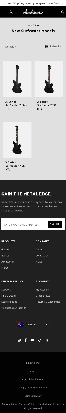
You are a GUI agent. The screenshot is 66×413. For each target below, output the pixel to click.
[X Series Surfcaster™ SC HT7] (17, 140)
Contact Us (42, 255)
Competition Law (33, 396)
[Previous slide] (4, 3)
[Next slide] (62, 3)
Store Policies (9, 301)
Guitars (5, 249)
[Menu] (5, 12)
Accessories (8, 261)
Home (29, 25)
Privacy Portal (33, 363)
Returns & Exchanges (48, 301)
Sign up (55, 224)
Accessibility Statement (33, 379)
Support (6, 289)
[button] (17, 46)
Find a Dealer (8, 295)
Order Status (43, 295)
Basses (5, 255)
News (39, 261)
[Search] (11, 12)
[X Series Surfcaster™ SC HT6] (49, 79)
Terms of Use (33, 371)
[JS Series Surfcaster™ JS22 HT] (17, 79)
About (39, 249)
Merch (4, 267)
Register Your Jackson (13, 307)
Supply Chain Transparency (33, 387)
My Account (42, 289)
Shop (37, 25)
